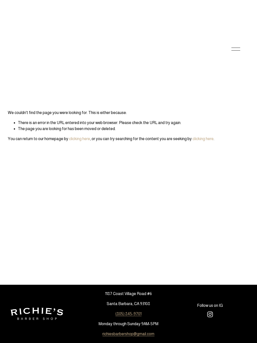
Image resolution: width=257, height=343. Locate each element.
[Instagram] (210, 314)
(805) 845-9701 (128, 314)
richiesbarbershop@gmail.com (128, 334)
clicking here (79, 139)
